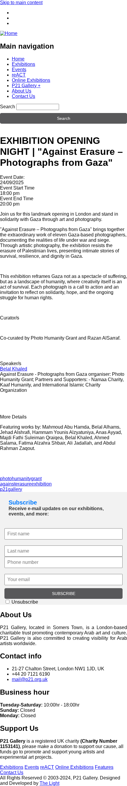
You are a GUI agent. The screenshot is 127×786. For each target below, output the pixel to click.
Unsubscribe (24, 601)
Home (18, 58)
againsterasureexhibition (26, 483)
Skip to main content (21, 2)
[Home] (8, 33)
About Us (21, 90)
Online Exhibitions (31, 80)
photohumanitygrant (21, 478)
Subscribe (23, 502)
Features (104, 767)
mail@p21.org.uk (30, 679)
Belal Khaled (13, 368)
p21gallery (11, 489)
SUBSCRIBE (63, 593)
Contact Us (23, 96)
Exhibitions (23, 64)
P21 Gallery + (26, 85)
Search (7, 106)
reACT (19, 74)
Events (19, 69)
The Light (49, 783)
